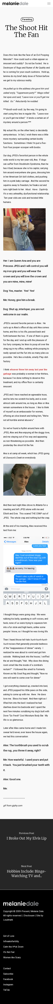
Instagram (8, 984)
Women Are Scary (12, 957)
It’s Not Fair (9, 952)
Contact (7, 968)
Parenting (27, 19)
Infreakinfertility (11, 941)
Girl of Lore (8, 936)
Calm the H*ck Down (13, 946)
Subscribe (8, 974)
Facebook (8, 979)
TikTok (6, 990)
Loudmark (8, 919)
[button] (48, 3)
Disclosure (29, 915)
